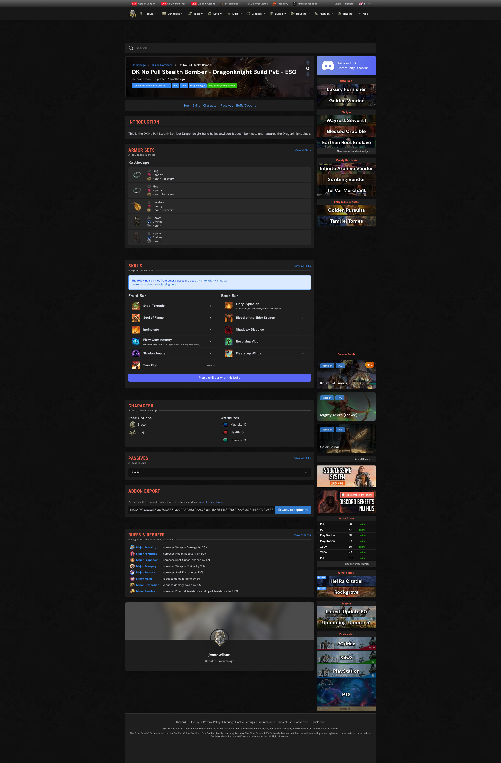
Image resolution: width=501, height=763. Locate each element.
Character (210, 105)
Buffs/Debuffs (246, 105)
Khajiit (142, 432)
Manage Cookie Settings (239, 722)
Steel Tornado (154, 306)
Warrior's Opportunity (169, 344)
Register (349, 3)
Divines (157, 221)
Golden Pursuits (203, 3)
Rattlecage (139, 162)
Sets (186, 105)
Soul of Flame (153, 318)
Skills (196, 105)
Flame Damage (150, 344)
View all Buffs (302, 535)
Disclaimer (318, 722)
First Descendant (307, 3)
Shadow (222, 280)
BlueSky (194, 722)
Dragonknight (197, 85)
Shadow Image (154, 353)
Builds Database (162, 65)
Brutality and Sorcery (191, 344)
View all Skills (302, 266)
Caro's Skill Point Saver (210, 502)
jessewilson (143, 79)
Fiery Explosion (247, 304)
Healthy (158, 175)
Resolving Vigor (248, 341)
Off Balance (275, 308)
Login (338, 3)
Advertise (302, 722)
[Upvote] (307, 62)
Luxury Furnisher (173, 3)
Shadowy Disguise (250, 329)
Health (157, 225)
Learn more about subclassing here (154, 284)
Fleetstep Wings (248, 353)
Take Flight (151, 365)
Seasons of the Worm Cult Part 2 (151, 85)
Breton (142, 424)
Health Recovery (163, 178)
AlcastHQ (283, 3)
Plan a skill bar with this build (220, 378)
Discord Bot (231, 3)
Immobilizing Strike (260, 308)
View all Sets (303, 150)
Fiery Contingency (157, 340)
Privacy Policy (212, 722)
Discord (181, 722)
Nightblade (205, 280)
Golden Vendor (143, 3)
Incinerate (151, 329)
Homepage (139, 65)
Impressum (265, 722)
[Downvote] (307, 74)
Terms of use (284, 722)
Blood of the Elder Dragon (255, 318)
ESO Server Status (258, 3)
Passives (227, 105)
